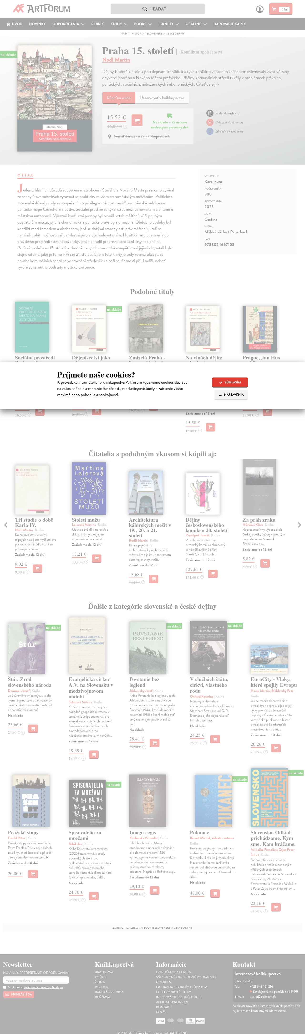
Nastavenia (233, 394)
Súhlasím (232, 382)
